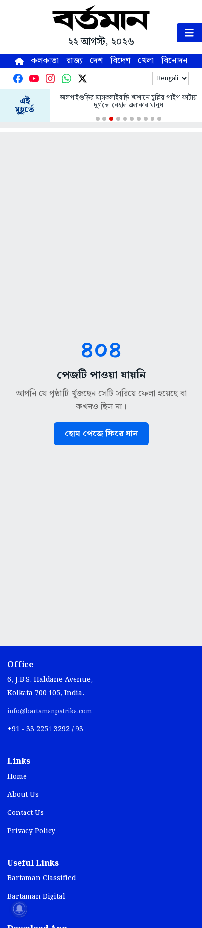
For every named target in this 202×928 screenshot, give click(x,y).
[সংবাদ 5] (125, 119)
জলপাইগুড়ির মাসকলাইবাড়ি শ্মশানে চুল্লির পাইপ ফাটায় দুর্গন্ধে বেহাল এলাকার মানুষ (128, 101)
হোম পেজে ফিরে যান (101, 434)
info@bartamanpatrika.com (49, 711)
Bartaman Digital (36, 896)
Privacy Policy (31, 831)
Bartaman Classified (41, 878)
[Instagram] (50, 78)
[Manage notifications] (19, 909)
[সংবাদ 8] (146, 119)
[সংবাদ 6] (132, 119)
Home (17, 776)
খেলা (146, 60)
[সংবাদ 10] (159, 119)
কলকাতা (45, 60)
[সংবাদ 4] (118, 119)
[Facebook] (18, 78)
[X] (82, 78)
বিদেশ (120, 60)
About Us (23, 794)
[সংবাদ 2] (104, 119)
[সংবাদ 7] (139, 119)
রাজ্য (74, 60)
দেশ (96, 60)
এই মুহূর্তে (24, 105)
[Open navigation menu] (189, 32)
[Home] (19, 60)
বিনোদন (174, 60)
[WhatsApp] (66, 78)
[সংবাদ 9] (152, 119)
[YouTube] (34, 78)
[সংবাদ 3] (111, 119)
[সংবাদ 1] (98, 119)
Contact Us (25, 813)
